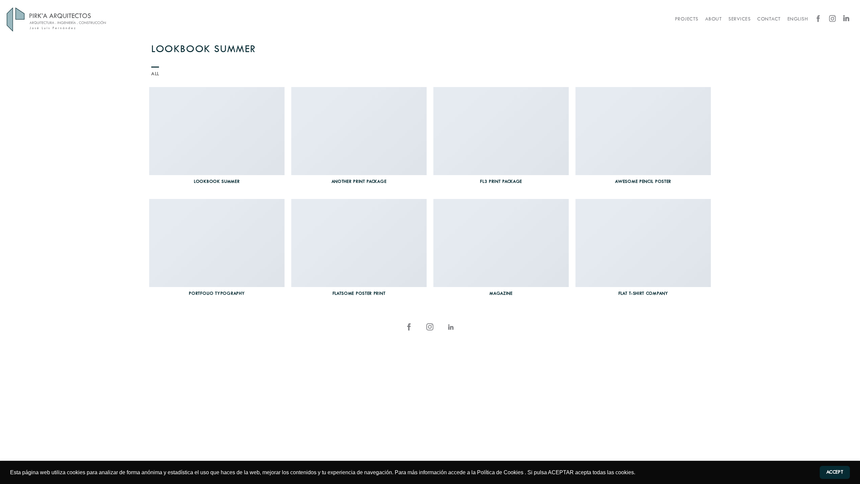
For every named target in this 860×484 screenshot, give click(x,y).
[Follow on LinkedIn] (846, 19)
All (155, 74)
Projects (686, 19)
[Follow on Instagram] (832, 19)
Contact (769, 19)
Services (739, 19)
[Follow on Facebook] (818, 19)
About (713, 19)
